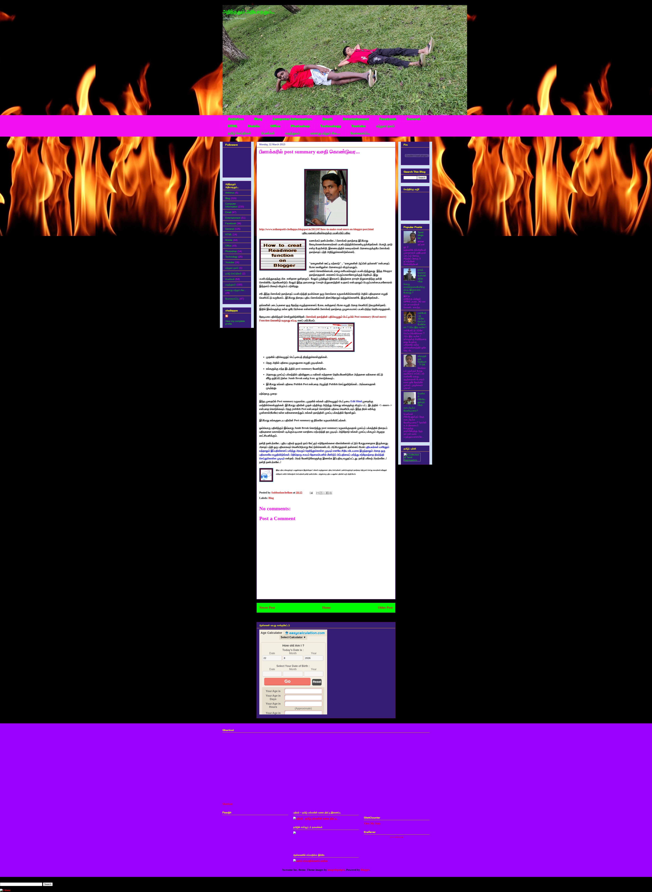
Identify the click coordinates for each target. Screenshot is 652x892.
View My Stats (372, 823)
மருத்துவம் (292, 133)
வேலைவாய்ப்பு (360, 133)
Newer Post (267, 607)
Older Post (385, 607)
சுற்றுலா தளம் (385, 125)
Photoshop (300, 125)
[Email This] (317, 493)
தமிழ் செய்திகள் (239, 133)
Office (275, 125)
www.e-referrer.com (396, 837)
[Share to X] (324, 493)
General (413, 118)
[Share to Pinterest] (330, 493)
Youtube (358, 125)
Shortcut (227, 803)
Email (327, 118)
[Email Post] (310, 492)
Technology (330, 125)
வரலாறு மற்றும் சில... (325, 133)
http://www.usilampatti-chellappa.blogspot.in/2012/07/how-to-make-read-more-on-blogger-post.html (316, 229)
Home (326, 607)
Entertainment (356, 118)
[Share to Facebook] (327, 493)
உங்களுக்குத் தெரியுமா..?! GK (422, 360)
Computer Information (292, 118)
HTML (233, 125)
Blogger (365, 869)
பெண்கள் (268, 133)
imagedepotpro (336, 869)
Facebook (387, 118)
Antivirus (236, 118)
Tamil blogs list (420, 235)
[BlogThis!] (321, 493)
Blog (258, 118)
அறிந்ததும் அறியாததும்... (249, 12)
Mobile (254, 125)
